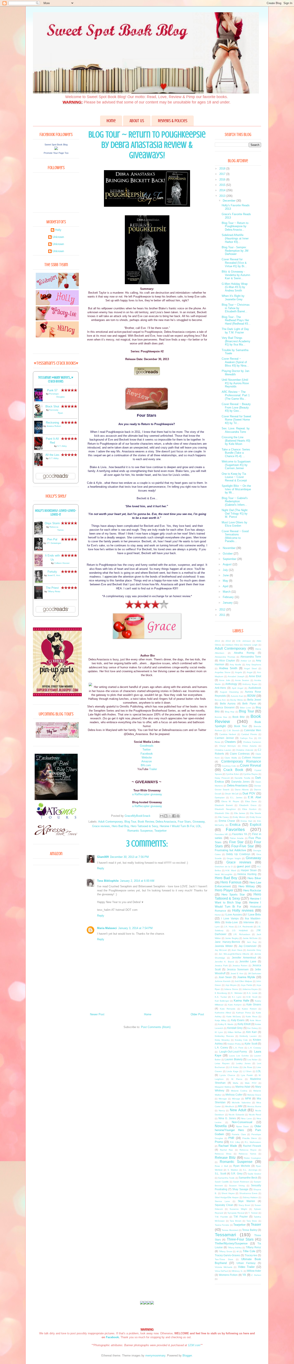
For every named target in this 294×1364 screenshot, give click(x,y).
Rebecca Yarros (247, 1154)
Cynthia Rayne (250, 774)
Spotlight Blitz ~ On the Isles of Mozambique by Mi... (236, 489)
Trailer (153, 769)
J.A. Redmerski (245, 926)
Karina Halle (241, 1000)
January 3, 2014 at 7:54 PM (135, 928)
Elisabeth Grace (248, 805)
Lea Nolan (252, 1059)
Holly (58, 229)
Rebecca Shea (223, 1154)
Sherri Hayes (228, 1193)
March (227, 591)
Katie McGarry (233, 1016)
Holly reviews (243, 910)
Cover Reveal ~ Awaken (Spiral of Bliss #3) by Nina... (235, 362)
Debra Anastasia (166, 821)
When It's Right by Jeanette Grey (233, 297)
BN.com (147, 765)
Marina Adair (243, 1086)
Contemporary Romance (241, 761)
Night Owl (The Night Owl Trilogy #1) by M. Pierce (235, 513)
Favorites (235, 829)
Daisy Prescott (222, 778)
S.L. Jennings (250, 1170)
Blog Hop (229, 712)
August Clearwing (229, 692)
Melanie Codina (239, 1091)
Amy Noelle (235, 664)
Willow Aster (254, 1270)
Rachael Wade (227, 1145)
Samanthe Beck (248, 1177)
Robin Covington (252, 1158)
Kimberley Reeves (224, 1036)
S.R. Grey (236, 1173)
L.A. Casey (221, 1047)
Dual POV (249, 793)
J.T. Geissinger (53, 543)
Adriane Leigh (250, 645)
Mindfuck (229, 1106)
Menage (223, 1098)
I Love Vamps (230, 918)
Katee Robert (249, 1009)
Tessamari (225, 1234)
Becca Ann (220, 700)
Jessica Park (221, 965)
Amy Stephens (253, 664)
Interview (248, 922)
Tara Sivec (251, 1221)
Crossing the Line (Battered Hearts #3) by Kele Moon (236, 440)
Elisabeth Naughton (225, 809)
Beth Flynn (249, 703)
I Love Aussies (233, 914)
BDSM (251, 695)
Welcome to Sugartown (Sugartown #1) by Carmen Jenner (236, 465)
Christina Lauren (223, 750)
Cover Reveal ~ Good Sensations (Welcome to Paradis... (235, 536)
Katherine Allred (223, 1012)
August (227, 564)
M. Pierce (237, 1079)
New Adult (238, 1110)
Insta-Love (232, 922)
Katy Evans (238, 1020)
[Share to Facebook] (174, 816)
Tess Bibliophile (108, 880)
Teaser (256, 1224)
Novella (221, 1126)
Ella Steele (255, 813)
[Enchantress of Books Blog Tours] (56, 799)
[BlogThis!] (166, 816)
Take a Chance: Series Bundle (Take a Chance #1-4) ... (236, 453)
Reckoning (52, 422)
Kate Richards (227, 1009)
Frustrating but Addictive (230, 850)
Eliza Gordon (249, 809)
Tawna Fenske (222, 1225)
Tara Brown (235, 1221)
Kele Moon (255, 1020)
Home (111, 120)
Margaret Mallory (223, 1087)
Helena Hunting (247, 874)
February (229, 597)
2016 (222, 179)
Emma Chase (227, 820)
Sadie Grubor (254, 1174)
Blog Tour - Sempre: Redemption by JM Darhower (235, 251)
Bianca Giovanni (225, 707)
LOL (198, 826)
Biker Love (245, 707)
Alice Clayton (227, 660)
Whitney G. (237, 1271)
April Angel (237, 688)
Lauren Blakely (234, 1059)
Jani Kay (252, 942)
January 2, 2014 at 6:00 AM (137, 880)
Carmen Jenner (224, 738)
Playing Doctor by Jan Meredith (235, 372)
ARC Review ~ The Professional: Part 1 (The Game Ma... (236, 395)
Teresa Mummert (230, 1230)
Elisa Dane (251, 801)
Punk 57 (52, 390)
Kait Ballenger (222, 1001)
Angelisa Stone (223, 672)
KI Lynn (219, 1032)
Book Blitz (238, 716)
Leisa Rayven (222, 1063)
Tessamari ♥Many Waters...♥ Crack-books (55, 379)
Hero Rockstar (252, 890)
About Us (137, 120)
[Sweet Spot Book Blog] (56, 149)
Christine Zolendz (244, 750)
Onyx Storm (52, 523)
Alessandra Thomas (225, 657)
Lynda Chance (227, 1075)
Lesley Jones (243, 1063)
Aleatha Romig (244, 652)
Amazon (146, 761)
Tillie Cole (249, 1251)
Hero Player (224, 890)
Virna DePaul (221, 1271)
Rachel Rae (226, 1150)
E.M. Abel (254, 797)
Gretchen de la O (224, 866)
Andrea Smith (228, 668)
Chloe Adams (249, 746)
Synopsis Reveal (235, 1213)
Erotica (235, 824)
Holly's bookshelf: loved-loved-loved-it (55, 512)
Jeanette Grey (254, 950)
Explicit (255, 824)
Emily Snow (255, 817)
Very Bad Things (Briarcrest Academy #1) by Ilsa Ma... (236, 341)
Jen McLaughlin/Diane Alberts (234, 954)
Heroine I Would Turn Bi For (177, 826)
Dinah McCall (231, 793)
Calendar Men (252, 730)
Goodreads (146, 745)
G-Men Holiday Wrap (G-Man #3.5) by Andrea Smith (235, 287)
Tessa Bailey (249, 1229)
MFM (248, 1098)
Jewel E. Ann (53, 575)
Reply (100, 868)
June (226, 575)
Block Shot (52, 406)
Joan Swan (225, 977)
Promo (219, 1142)
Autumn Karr (237, 696)
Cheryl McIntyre (227, 746)
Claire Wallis (230, 758)
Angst (249, 672)
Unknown (58, 237)
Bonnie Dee (221, 717)
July (226, 570)
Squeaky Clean (224, 1205)
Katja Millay (220, 1020)
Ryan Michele (241, 1165)
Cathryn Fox (246, 738)
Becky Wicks (236, 700)
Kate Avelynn (235, 1004)
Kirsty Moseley (222, 1040)
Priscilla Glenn (249, 1138)
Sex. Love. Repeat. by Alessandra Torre (236, 430)
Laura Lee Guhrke (239, 1055)
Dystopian (220, 797)
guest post (243, 866)
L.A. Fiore (238, 1048)
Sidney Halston (250, 1197)
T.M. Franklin (221, 1217)
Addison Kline (232, 645)
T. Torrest (253, 1213)
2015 (222, 184)
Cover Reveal (250, 765)
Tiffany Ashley (235, 1247)
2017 (222, 174)
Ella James (239, 813)
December (229, 200)
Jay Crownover (247, 946)
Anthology (231, 684)
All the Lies (52, 454)
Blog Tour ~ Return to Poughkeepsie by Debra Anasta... (235, 226)
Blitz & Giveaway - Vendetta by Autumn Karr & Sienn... (236, 275)
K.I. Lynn (237, 997)
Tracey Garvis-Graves (227, 1255)
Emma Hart (246, 821)
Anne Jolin (224, 680)
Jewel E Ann (237, 973)
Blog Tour (130, 821)
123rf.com (194, 1345)
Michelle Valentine (241, 1102)
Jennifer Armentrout (244, 957)
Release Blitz (225, 1157)
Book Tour (240, 726)
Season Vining (237, 1185)
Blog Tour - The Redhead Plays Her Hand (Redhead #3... (236, 320)
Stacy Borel (244, 1205)
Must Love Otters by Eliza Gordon (234, 524)
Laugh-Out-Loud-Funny (233, 1051)
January (228, 602)
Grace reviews (101, 826)
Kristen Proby (234, 1044)
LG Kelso (234, 1067)
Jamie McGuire (250, 938)
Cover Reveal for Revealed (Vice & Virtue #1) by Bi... (234, 263)
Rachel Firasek (252, 1145)
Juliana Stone (231, 989)
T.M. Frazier (241, 1216)
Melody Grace (254, 1095)
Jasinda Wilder (224, 946)
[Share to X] (170, 816)
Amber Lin (246, 661)
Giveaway (199, 821)
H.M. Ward (230, 870)
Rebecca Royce (248, 1150)
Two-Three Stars (224, 1259)
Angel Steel (250, 668)
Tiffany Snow (225, 1251)
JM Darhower (254, 973)
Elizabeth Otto (222, 813)
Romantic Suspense (140, 830)
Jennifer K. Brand (224, 961)
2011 (222, 614)
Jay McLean (221, 950)
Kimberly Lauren (248, 1036)
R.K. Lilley (235, 1142)
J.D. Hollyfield (240, 930)
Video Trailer (246, 1266)
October (228, 553)
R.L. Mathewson (253, 1142)
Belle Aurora (228, 703)
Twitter (146, 749)
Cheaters (230, 741)
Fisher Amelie (237, 838)
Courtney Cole (229, 766)
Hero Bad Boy (120, 826)
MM (240, 1106)
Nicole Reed (255, 1114)
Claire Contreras (240, 753)
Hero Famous (230, 882)
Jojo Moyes (231, 985)
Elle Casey (223, 817)
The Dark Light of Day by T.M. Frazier (235, 330)
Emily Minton (239, 817)
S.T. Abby (62, 446)
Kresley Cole (241, 1040)
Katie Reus (251, 1016)
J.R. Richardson (241, 934)
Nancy (222, 1110)
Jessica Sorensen (238, 969)
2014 (222, 190)
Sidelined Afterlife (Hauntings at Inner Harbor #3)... (235, 238)
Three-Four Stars (240, 1239)
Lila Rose (247, 1067)
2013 (222, 195)
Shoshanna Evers (248, 1193)
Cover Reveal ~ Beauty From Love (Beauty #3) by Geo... (236, 407)
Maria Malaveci (107, 928)
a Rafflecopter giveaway (147, 794)
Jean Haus (236, 950)
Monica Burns (254, 1106)
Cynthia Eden (232, 774)
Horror (218, 915)
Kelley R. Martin (226, 1024)
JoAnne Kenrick (223, 981)
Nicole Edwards (236, 1114)
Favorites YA (239, 834)
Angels (238, 672)
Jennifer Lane (247, 961)
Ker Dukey (252, 1028)
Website (147, 757)
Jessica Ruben (53, 426)
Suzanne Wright (238, 1209)
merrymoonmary (155, 1355)
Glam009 (103, 856)
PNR (231, 1138)
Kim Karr (251, 1032)
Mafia (235, 1083)
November (229, 548)
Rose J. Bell (221, 1166)
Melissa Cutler (234, 1094)
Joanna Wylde (246, 977)
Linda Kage (232, 1071)
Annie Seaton (242, 680)
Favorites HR (221, 834)
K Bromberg (221, 993)
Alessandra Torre (250, 656)
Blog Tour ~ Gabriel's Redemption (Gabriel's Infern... (235, 501)
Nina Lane (246, 1118)
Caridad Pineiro (249, 734)
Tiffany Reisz (54, 591)
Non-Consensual (242, 1122)
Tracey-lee (251, 1255)
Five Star (236, 842)
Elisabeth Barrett (224, 805)
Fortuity (52, 571)
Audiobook (254, 687)
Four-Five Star (242, 846)
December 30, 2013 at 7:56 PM (129, 856)
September (230, 559)
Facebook (147, 753)
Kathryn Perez (243, 1012)
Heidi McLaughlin (223, 874)
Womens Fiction (228, 1274)
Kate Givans (253, 1004)
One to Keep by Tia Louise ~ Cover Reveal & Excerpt (234, 477)
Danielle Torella (242, 778)
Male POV (251, 1083)
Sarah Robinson (241, 1182)
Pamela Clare (239, 1134)
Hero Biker (254, 878)
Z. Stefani (256, 1275)
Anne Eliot (255, 676)
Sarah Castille (222, 1182)
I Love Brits (253, 914)
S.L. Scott (220, 1173)
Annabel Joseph (236, 676)
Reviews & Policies (172, 120)
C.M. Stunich (233, 730)
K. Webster (236, 993)
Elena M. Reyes (230, 801)
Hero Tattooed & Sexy (144, 826)
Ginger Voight (234, 858)
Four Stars (184, 821)
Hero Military (246, 886)
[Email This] (161, 816)
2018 (222, 168)
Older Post (197, 1014)
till (237, 1251)
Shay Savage (240, 1189)
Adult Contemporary (110, 821)
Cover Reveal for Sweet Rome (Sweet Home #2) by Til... (236, 420)
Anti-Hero (220, 687)
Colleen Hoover (62, 563)
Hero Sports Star (233, 894)
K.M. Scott (251, 997)
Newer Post (97, 1014)
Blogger (187, 1355)
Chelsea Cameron (252, 742)
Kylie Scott (251, 1043)
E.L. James (236, 797)
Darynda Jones (240, 781)
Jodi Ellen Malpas (243, 981)
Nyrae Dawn (242, 1126)
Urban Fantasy (246, 1263)
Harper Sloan (249, 870)
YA (244, 1274)
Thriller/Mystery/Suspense (231, 1243)
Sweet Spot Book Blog (56, 144)
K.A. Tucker (221, 997)
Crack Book (233, 770)
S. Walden (232, 1170)
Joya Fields (246, 985)
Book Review (146, 821)
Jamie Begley (232, 938)
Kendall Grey (235, 1027)
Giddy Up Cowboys (238, 854)
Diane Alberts (242, 789)
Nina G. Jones (227, 1118)
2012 (222, 609)
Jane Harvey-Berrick (227, 941)
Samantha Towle (226, 1178)
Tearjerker (160, 830)
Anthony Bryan (250, 684)
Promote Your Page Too (56, 153)
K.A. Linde (252, 993)
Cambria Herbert (227, 734)
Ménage (236, 1098)
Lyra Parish (247, 1075)
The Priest (52, 587)
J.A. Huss (229, 926)
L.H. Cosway (254, 1048)
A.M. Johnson (243, 641)
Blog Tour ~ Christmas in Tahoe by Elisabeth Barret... (236, 308)
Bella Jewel (254, 699)
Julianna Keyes (250, 989)
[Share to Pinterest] (178, 816)
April (226, 586)
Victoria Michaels (223, 1267)
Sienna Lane (222, 1201)
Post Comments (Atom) (155, 1027)
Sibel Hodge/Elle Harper (227, 1197)
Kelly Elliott (244, 1024)
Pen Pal (52, 539)
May (226, 580)
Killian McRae (234, 1032)
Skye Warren (246, 1201)
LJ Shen (247, 1071)
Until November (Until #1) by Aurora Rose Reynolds (235, 383)
